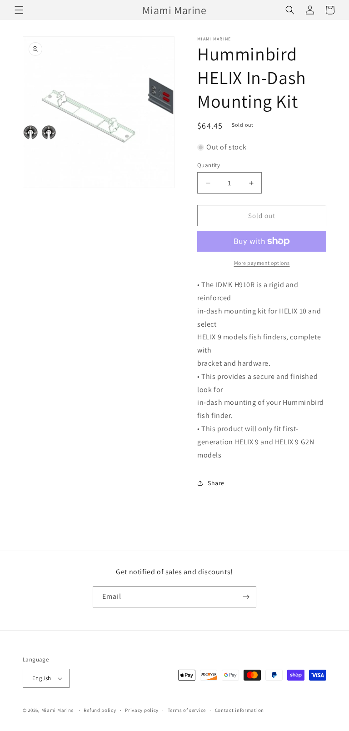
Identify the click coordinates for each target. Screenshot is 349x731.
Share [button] (216, 483)
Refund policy (100, 710)
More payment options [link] (262, 262)
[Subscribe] (246, 596)
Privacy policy (142, 710)
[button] (19, 10)
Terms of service (187, 710)
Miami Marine (57, 710)
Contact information (239, 710)
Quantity (208, 165)
